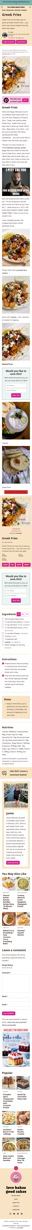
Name (5, 996)
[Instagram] (10, 1214)
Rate (19, 565)
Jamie (11, 32)
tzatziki (8, 642)
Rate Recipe (21, 42)
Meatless (24, 10)
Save (5, 565)
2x (23, 614)
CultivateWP (20, 1227)
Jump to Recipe (8, 42)
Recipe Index (10, 10)
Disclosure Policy (6, 53)
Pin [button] (12, 565)
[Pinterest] (22, 1214)
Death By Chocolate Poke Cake (22, 1096)
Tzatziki (13, 317)
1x (19, 614)
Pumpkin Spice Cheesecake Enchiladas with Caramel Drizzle (8, 1101)
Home (3, 10)
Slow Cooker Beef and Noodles (8, 1158)
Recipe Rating (7, 965)
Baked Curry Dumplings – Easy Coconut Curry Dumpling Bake (8, 937)
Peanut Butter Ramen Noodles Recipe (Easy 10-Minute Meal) (8, 902)
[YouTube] (14, 1214)
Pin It (25, 100)
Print (26, 565)
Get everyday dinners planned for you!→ (16, 2)
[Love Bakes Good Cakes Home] (16, 7)
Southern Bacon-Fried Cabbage (8, 1131)
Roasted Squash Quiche (21, 932)
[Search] (2, 7)
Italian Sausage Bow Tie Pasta (21, 1159)
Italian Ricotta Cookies (20, 1131)
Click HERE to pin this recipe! (16, 492)
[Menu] (30, 7)
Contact (16, 1206)
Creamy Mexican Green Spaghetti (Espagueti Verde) (22, 900)
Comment (6, 973)
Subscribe (16, 1209)
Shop (16, 1199)
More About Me (13, 862)
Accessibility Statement (9, 1225)
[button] (8, 38)
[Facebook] (18, 1214)
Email (5, 1005)
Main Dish (18, 10)
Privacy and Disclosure (23, 1225)
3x (27, 614)
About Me (16, 1202)
